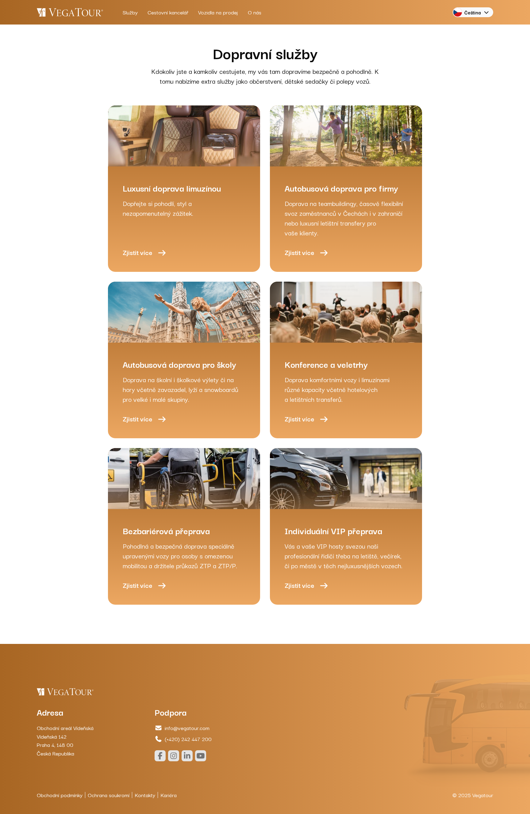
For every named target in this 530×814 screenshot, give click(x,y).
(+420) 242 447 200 (188, 739)
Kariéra (168, 795)
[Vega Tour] (70, 12)
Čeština (472, 12)
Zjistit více (137, 252)
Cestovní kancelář (168, 12)
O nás (254, 12)
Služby (130, 12)
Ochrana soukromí (108, 795)
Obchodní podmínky (60, 795)
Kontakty (145, 795)
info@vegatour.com (187, 728)
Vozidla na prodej (218, 12)
